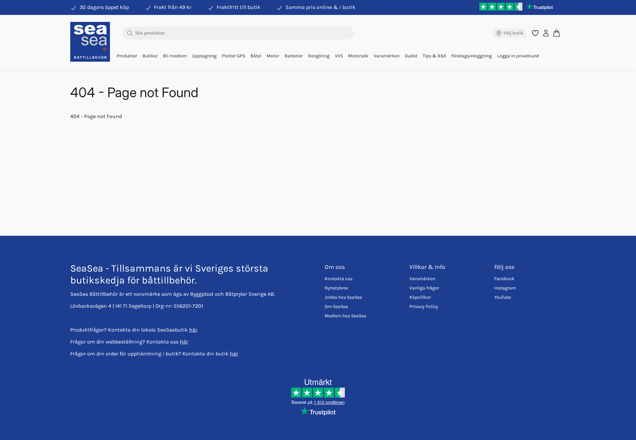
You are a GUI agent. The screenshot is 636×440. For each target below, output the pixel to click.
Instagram (505, 288)
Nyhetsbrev (336, 288)
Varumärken (386, 56)
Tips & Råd (434, 56)
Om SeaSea (336, 306)
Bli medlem (175, 56)
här (193, 330)
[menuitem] (127, 56)
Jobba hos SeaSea (343, 297)
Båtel (255, 56)
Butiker (150, 56)
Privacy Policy (423, 306)
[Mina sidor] (546, 33)
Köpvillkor (420, 297)
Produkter (127, 56)
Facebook (504, 279)
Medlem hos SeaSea (345, 316)
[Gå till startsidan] (90, 42)
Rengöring (319, 56)
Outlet (411, 56)
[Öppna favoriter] (535, 33)
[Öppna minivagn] (556, 33)
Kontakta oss (338, 279)
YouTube (502, 297)
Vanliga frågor (424, 288)
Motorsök (358, 56)
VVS (339, 56)
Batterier (294, 56)
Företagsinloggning (471, 56)
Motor (273, 56)
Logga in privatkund (518, 56)
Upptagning (204, 56)
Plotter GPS (233, 56)
